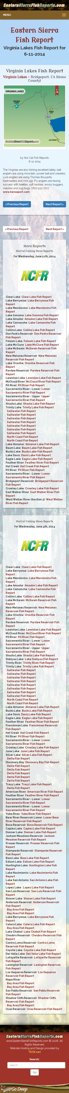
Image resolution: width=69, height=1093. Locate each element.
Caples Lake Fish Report (39, 828)
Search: (34, 1059)
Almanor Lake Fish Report (42, 444)
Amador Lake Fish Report (41, 318)
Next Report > (55, 204)
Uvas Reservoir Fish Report (44, 1009)
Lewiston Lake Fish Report (43, 377)
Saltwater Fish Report (21, 411)
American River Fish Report (45, 791)
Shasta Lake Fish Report (39, 403)
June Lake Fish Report (35, 751)
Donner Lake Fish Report (40, 832)
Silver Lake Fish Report (37, 754)
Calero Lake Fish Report (39, 924)
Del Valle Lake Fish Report (43, 953)
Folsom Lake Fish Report (40, 341)
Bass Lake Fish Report (34, 858)
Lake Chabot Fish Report (40, 931)
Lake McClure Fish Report (42, 344)
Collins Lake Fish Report (39, 330)
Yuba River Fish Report (36, 813)
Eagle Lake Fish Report (37, 458)
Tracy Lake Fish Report (37, 784)
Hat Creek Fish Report (34, 466)
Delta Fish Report (18, 758)
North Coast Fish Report (22, 436)
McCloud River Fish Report (43, 381)
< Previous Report (17, 204)
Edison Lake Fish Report (38, 861)
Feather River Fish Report (42, 462)
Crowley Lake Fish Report (42, 488)
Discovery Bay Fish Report (42, 762)
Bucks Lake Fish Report (37, 451)
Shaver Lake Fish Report (40, 898)
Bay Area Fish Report (20, 909)
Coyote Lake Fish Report (40, 950)
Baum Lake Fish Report (37, 447)
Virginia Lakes (15, 77)
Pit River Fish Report (31, 385)
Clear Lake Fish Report (37, 296)
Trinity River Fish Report (38, 662)
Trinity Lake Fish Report (38, 407)
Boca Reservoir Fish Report (45, 824)
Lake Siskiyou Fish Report (41, 659)
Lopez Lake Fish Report (38, 887)
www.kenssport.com (16, 191)
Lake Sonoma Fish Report (42, 315)
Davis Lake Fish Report (36, 455)
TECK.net (34, 1051)
